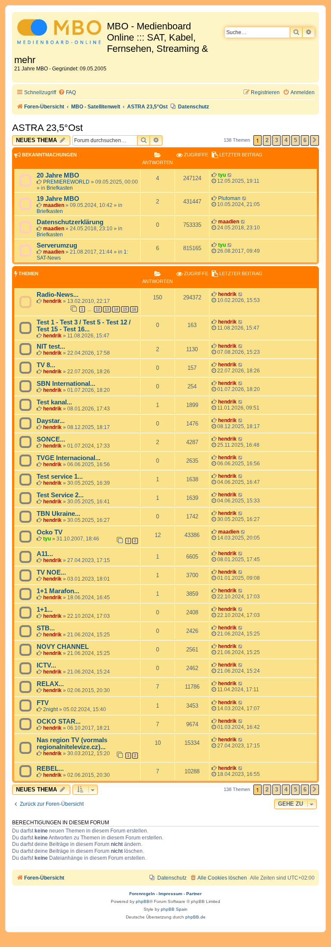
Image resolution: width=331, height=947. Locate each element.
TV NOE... (51, 572)
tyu (222, 175)
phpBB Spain (174, 909)
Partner (194, 893)
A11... (45, 553)
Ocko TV (49, 532)
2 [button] (267, 140)
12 (98, 309)
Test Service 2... (60, 495)
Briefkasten (60, 188)
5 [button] (295, 140)
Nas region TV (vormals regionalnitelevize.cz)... (72, 743)
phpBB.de (195, 917)
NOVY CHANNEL (63, 646)
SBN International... (66, 383)
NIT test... (51, 346)
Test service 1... (60, 476)
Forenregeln (142, 893)
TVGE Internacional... (68, 457)
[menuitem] (67, 93)
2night (50, 709)
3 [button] (276, 140)
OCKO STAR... (59, 721)
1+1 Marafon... (58, 591)
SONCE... (51, 439)
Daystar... (51, 420)
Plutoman (229, 198)
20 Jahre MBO (58, 175)
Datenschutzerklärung (70, 222)
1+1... (45, 609)
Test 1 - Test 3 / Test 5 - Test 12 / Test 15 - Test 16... (84, 326)
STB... (46, 628)
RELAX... (50, 683)
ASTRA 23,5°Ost (47, 127)
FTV (43, 702)
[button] (314, 140)
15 (125, 309)
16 (134, 309)
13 (107, 309)
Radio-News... (57, 294)
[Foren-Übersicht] (60, 33)
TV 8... (46, 365)
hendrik (52, 301)
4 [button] (285, 140)
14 (116, 309)
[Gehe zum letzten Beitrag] (230, 175)
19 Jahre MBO (58, 198)
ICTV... (46, 665)
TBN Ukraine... (58, 513)
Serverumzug (57, 245)
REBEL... (50, 768)
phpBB (143, 901)
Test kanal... (54, 402)
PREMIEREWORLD (66, 182)
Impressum (170, 893)
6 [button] (304, 140)
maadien (53, 205)
